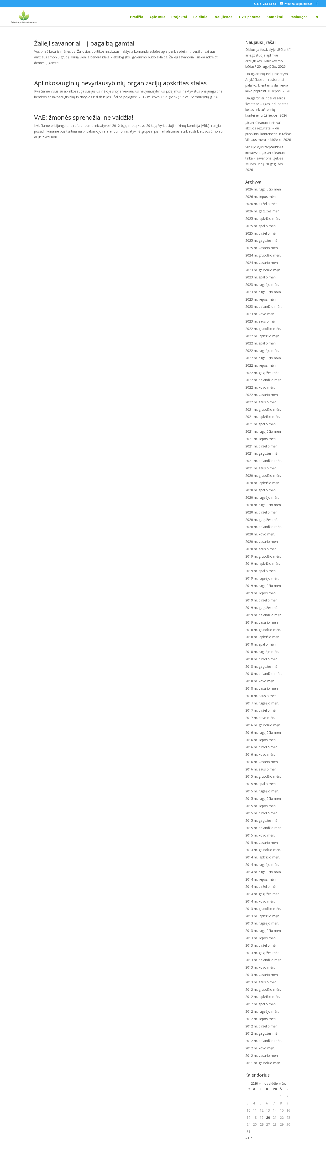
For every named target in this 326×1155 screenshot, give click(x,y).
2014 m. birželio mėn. (261, 886)
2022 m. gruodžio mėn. (263, 328)
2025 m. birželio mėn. (261, 233)
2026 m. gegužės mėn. (262, 211)
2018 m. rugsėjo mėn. (262, 651)
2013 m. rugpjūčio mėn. (263, 930)
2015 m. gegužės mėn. (262, 820)
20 (268, 1117)
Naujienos (223, 17)
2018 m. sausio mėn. (261, 695)
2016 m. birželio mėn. (261, 747)
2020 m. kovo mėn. (260, 534)
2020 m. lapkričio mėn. (262, 483)
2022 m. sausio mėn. (261, 402)
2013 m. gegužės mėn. (262, 952)
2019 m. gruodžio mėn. (263, 556)
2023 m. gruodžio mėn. (263, 270)
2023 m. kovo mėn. (260, 314)
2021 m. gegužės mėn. (262, 453)
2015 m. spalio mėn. (260, 783)
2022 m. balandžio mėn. (263, 380)
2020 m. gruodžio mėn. (263, 475)
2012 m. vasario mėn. (262, 1055)
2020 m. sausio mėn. (261, 549)
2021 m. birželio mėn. (261, 446)
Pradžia (136, 17)
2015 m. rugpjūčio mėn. (263, 798)
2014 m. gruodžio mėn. (263, 849)
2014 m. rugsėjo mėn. (262, 864)
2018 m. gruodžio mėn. (263, 629)
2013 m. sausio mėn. (261, 982)
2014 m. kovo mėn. (260, 901)
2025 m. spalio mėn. (260, 226)
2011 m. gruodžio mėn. (263, 1063)
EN (316, 17)
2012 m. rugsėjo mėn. (262, 1011)
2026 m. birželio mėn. (261, 203)
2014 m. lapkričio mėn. (262, 857)
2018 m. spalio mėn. (260, 644)
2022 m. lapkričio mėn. (262, 336)
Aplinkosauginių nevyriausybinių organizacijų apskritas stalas (120, 83)
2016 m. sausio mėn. (261, 769)
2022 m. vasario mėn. (262, 394)
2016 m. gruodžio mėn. (263, 725)
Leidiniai (201, 17)
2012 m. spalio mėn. (260, 1004)
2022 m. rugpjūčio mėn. (263, 358)
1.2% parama (249, 17)
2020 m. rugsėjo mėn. (262, 497)
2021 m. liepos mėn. (260, 438)
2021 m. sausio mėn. (261, 468)
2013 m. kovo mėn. (260, 967)
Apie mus (157, 17)
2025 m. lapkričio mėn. (262, 218)
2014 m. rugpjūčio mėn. (263, 872)
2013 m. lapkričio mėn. (262, 916)
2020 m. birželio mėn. (261, 512)
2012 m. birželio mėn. (261, 1026)
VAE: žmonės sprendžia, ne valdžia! (83, 117)
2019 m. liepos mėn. (260, 593)
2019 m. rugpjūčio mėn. (263, 585)
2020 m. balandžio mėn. (263, 526)
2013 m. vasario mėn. (262, 974)
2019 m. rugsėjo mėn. (262, 578)
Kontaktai (275, 17)
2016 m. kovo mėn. (260, 754)
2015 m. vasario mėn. (262, 842)
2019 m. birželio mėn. (261, 600)
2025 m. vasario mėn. (262, 248)
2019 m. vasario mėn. (262, 622)
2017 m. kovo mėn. (260, 717)
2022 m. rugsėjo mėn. (262, 350)
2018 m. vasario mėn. (262, 688)
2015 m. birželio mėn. (261, 813)
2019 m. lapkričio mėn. (262, 563)
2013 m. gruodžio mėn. (263, 908)
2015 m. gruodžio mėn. (263, 776)
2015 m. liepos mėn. (260, 806)
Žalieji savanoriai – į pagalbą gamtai (84, 43)
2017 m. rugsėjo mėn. (262, 703)
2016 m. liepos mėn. (260, 740)
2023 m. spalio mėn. (260, 277)
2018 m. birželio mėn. (261, 659)
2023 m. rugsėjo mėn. (262, 284)
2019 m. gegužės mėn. (262, 607)
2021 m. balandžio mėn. (263, 460)
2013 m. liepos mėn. (260, 938)
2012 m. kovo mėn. (260, 1048)
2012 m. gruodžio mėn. (263, 989)
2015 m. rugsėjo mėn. (262, 791)
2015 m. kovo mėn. (260, 835)
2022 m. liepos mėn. (260, 365)
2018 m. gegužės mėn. (262, 666)
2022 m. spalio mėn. (260, 343)
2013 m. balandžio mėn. (263, 960)
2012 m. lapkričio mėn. (262, 996)
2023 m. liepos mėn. (260, 299)
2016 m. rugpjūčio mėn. (263, 732)
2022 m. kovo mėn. (260, 387)
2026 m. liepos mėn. (260, 196)
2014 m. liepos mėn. (260, 879)
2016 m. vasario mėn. (262, 762)
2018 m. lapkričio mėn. (262, 637)
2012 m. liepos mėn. (260, 1018)
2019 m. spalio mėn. (260, 571)
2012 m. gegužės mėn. (262, 1033)
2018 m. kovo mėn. (260, 681)
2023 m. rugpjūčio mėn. (263, 292)
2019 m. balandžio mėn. (263, 615)
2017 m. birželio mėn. (261, 710)
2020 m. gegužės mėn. (262, 519)
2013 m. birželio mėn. (261, 945)
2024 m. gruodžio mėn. (263, 255)
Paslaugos (298, 17)
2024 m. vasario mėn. (262, 262)
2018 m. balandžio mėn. (263, 673)
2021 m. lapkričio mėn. (262, 416)
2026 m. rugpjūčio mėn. (263, 189)
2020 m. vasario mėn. (262, 541)
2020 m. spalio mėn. (260, 490)
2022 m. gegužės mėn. (262, 372)
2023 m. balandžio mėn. (263, 306)
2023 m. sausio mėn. (261, 321)
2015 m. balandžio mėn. (263, 828)
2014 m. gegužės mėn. (262, 894)
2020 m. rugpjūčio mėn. (263, 505)
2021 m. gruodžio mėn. (263, 409)
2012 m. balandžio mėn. (263, 1040)
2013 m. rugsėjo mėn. (262, 923)
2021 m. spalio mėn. (260, 424)
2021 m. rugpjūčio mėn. (263, 431)
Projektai (179, 17)
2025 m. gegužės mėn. (262, 240)
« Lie (248, 1138)
